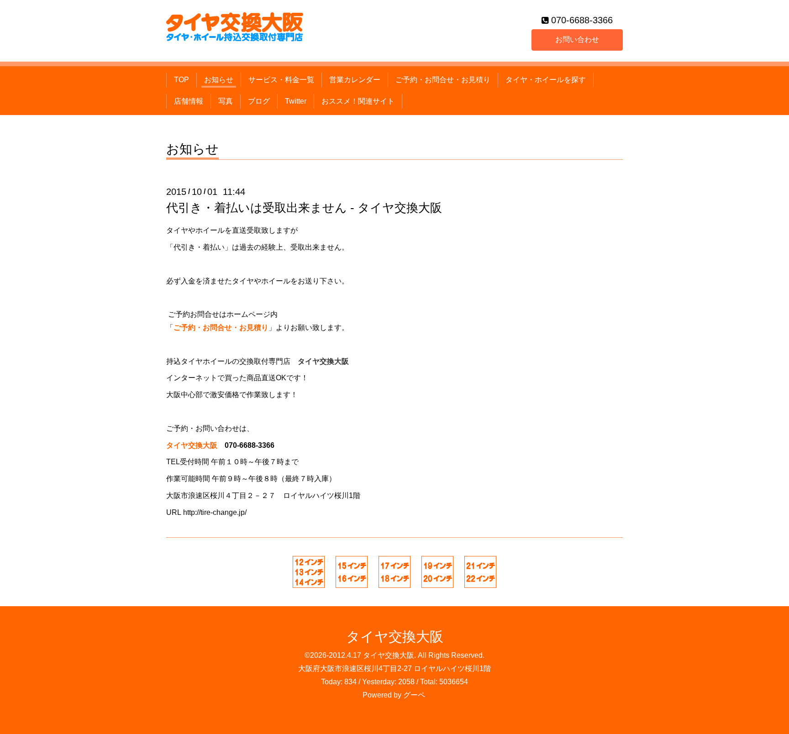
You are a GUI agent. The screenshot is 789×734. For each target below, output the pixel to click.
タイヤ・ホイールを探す (545, 80)
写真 (225, 101)
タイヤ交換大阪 (394, 636)
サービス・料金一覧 (281, 80)
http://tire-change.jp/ (215, 512)
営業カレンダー (354, 80)
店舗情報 (188, 101)
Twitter (295, 101)
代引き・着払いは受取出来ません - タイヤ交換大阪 (304, 208)
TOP (181, 80)
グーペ (414, 695)
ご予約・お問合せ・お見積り (442, 80)
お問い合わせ (577, 39)
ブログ (259, 101)
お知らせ (218, 80)
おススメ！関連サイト (357, 101)
